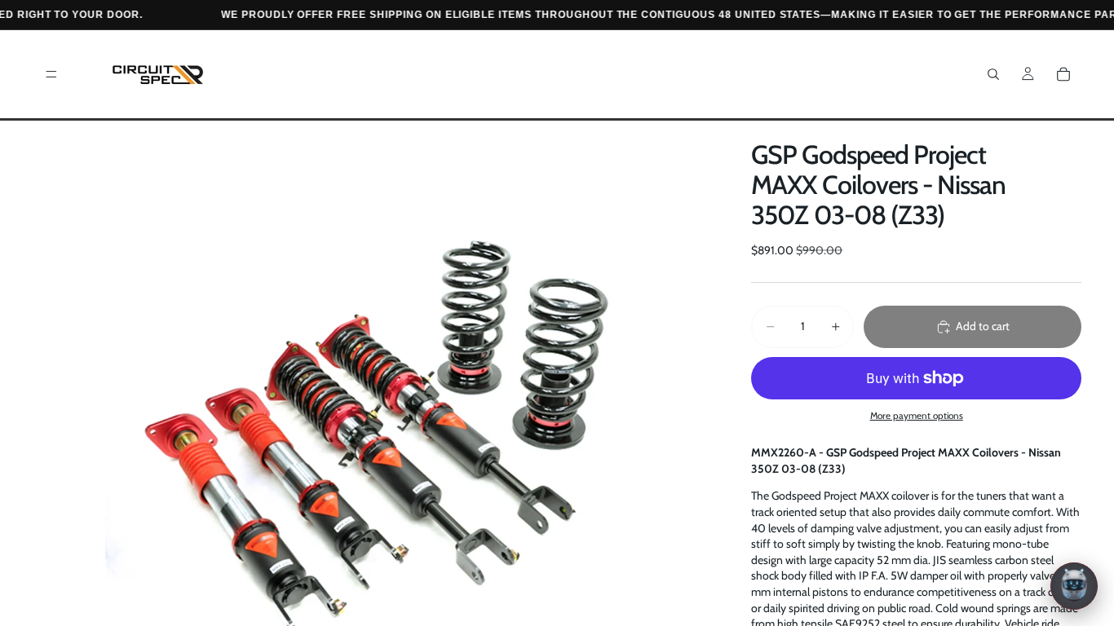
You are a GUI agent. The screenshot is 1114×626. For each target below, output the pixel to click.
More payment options (916, 415)
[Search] (993, 74)
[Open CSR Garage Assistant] (1074, 586)
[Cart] (1063, 74)
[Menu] (51, 74)
